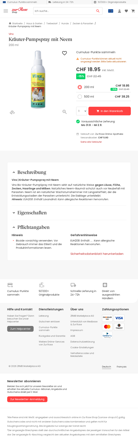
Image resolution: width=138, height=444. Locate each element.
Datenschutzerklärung (82, 341)
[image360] (12, 112)
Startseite (17, 23)
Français (121, 366)
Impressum (76, 330)
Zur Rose (77, 324)
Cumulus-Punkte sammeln (48, 329)
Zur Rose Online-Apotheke (109, 133)
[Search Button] (98, 11)
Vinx (11, 34)
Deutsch (106, 366)
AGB (72, 335)
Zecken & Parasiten (83, 23)
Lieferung (44, 315)
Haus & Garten (34, 23)
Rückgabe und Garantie (52, 335)
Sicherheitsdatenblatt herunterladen (96, 254)
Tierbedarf (52, 23)
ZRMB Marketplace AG (82, 315)
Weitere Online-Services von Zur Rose (52, 343)
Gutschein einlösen (49, 321)
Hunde (65, 23)
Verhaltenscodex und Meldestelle (82, 355)
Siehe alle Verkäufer (91, 142)
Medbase (92, 321)
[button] (38, 79)
